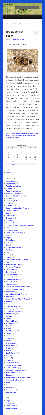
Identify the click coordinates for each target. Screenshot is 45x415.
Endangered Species (13, 247)
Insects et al (16, 133)
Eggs (8, 245)
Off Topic (9, 316)
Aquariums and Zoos (13, 186)
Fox (7, 262)
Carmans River (11, 210)
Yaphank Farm (11, 392)
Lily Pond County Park (14, 289)
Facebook (9, 250)
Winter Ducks (10, 385)
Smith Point (10, 345)
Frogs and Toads (12, 267)
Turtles (8, 375)
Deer (7, 235)
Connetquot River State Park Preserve (19, 225)
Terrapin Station (11, 372)
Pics (7, 326)
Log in (8, 401)
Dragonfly (9, 240)
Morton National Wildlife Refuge (17, 299)
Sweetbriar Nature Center (15, 370)
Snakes (8, 350)
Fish (7, 252)
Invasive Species (12, 279)
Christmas (9, 220)
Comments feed (11, 406)
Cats (7, 213)
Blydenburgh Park (12, 201)
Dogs (8, 237)
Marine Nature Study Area (15, 294)
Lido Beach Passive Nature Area (17, 286)
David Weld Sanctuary (14, 233)
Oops (8, 318)
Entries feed (10, 403)
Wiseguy (9, 387)
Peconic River (11, 321)
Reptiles (9, 338)
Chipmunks (10, 218)
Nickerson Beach (12, 306)
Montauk (9, 296)
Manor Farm (10, 291)
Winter (8, 382)
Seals (8, 340)
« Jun (13, 164)
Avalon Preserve (12, 191)
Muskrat (9, 301)
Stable (8, 360)
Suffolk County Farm (13, 365)
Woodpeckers (11, 390)
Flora (8, 255)
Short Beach (10, 343)
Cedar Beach (10, 215)
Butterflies (9, 205)
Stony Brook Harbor (13, 363)
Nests (8, 304)
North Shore (10, 314)
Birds (8, 198)
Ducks (8, 242)
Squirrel (9, 358)
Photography (10, 323)
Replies (16, 138)
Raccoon (9, 336)
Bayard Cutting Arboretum (15, 196)
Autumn (9, 188)
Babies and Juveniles (13, 193)
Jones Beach (10, 282)
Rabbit (8, 333)
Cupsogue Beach (12, 230)
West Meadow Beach (13, 380)
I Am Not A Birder (12, 274)
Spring (8, 355)
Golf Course (10, 269)
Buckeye (19, 135)
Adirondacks (10, 181)
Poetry (8, 328)
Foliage (8, 257)
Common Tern (11, 223)
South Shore (10, 353)
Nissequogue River (27, 133)
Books (8, 203)
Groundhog (10, 272)
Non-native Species (13, 311)
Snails (8, 348)
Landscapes (10, 284)
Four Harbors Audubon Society (17, 260)
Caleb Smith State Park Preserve (17, 208)
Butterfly (26, 135)
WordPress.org (11, 408)
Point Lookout (11, 331)
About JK (9, 172)
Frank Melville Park (13, 264)
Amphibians (10, 183)
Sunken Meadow (12, 368)
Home (8, 17)
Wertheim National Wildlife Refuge (18, 377)
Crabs (8, 228)
